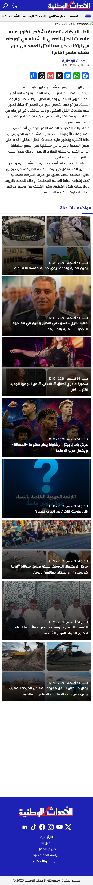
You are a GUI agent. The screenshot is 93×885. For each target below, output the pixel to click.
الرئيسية (75, 16)
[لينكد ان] (24, 827)
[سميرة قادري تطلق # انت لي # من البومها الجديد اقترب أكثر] (46, 366)
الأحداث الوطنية (34, 16)
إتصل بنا (46, 843)
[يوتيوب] (59, 827)
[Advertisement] (46, 748)
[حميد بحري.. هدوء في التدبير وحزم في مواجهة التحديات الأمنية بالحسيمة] (46, 305)
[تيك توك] (33, 827)
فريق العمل (46, 849)
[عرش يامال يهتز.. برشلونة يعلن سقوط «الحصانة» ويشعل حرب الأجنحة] (46, 427)
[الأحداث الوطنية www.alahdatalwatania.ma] (69, 5)
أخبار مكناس (57, 16)
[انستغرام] (50, 827)
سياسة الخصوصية (47, 855)
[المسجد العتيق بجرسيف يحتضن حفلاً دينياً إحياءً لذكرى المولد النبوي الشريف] (46, 610)
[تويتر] (68, 827)
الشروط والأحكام (46, 861)
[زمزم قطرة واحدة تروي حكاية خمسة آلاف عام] (46, 245)
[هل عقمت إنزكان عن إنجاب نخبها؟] (46, 488)
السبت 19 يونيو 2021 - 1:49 (76, 65)
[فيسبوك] (42, 827)
